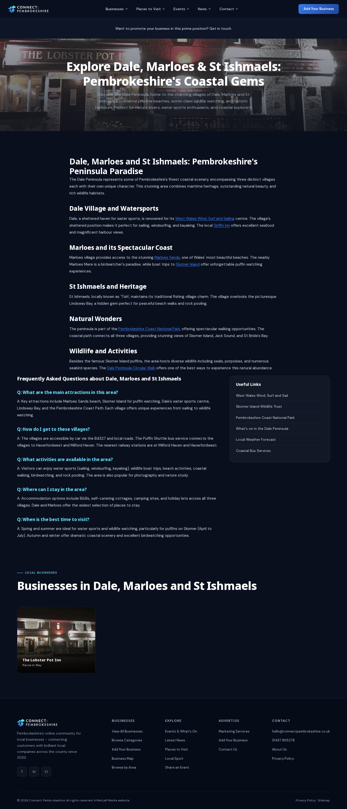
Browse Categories (127, 740)
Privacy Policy (283, 758)
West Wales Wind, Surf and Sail (262, 395)
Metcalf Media (107, 800)
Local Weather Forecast (256, 439)
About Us (279, 749)
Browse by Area (124, 767)
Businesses (115, 9)
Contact (226, 9)
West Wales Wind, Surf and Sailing (204, 218)
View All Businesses (127, 731)
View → (81, 665)
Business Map (123, 758)
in (34, 771)
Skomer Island (188, 264)
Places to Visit (148, 9)
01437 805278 (283, 740)
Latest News (175, 740)
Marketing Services (234, 731)
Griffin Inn (222, 225)
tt (46, 771)
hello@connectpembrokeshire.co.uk (301, 731)
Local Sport (174, 758)
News (202, 9)
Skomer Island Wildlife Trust (259, 406)
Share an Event (177, 767)
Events (179, 9)
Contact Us (228, 749)
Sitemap (324, 800)
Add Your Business (319, 9)
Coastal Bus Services (253, 450)
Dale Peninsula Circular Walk (131, 368)
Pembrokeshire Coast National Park (149, 328)
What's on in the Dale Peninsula (262, 428)
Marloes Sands (167, 257)
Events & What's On (181, 731)
